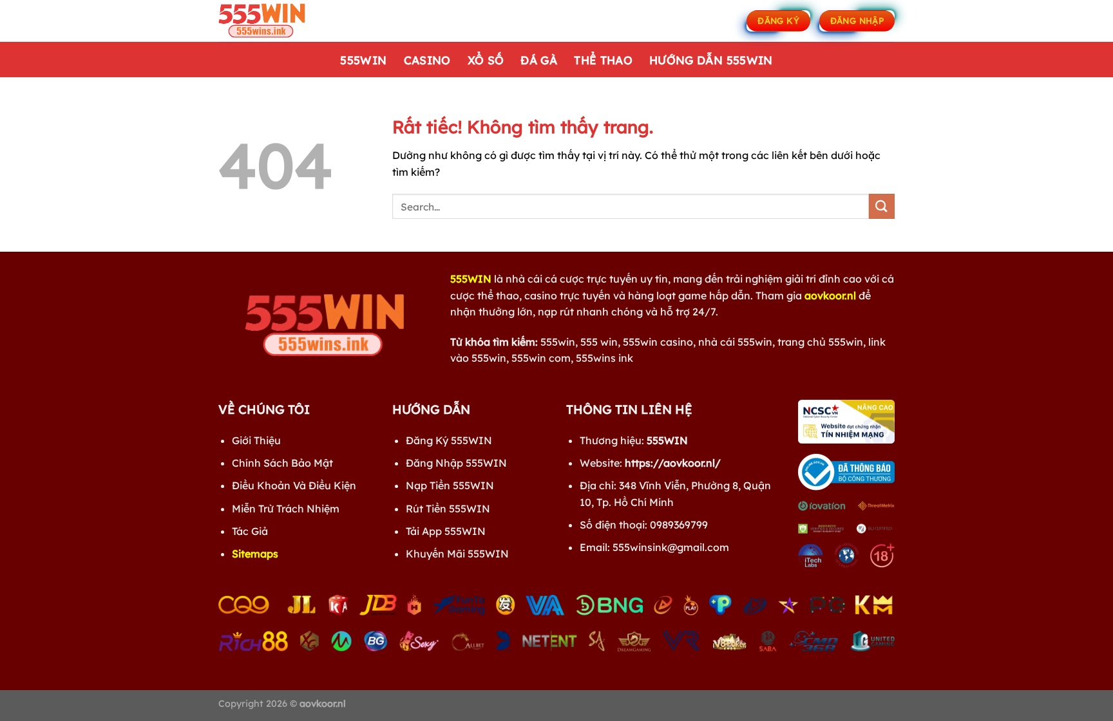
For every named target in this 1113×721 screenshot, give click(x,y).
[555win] (282, 21)
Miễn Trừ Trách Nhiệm (285, 508)
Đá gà (538, 60)
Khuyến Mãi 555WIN (457, 553)
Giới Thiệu (256, 440)
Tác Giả (250, 531)
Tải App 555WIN (446, 531)
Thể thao (603, 60)
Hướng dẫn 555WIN (711, 60)
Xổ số (486, 60)
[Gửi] (882, 206)
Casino (427, 60)
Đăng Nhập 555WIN (456, 462)
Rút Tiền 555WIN (448, 508)
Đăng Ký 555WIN (449, 440)
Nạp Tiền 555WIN (450, 485)
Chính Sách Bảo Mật (282, 462)
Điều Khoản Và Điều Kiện (294, 485)
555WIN (363, 60)
